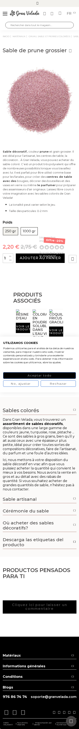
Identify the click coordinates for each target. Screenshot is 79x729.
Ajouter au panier (40, 258)
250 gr (10, 231)
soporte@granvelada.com (53, 697)
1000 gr (29, 231)
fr (69, 14)
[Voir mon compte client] (52, 13)
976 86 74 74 (15, 697)
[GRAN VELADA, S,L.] (24, 13)
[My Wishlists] (45, 13)
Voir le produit (23, 328)
